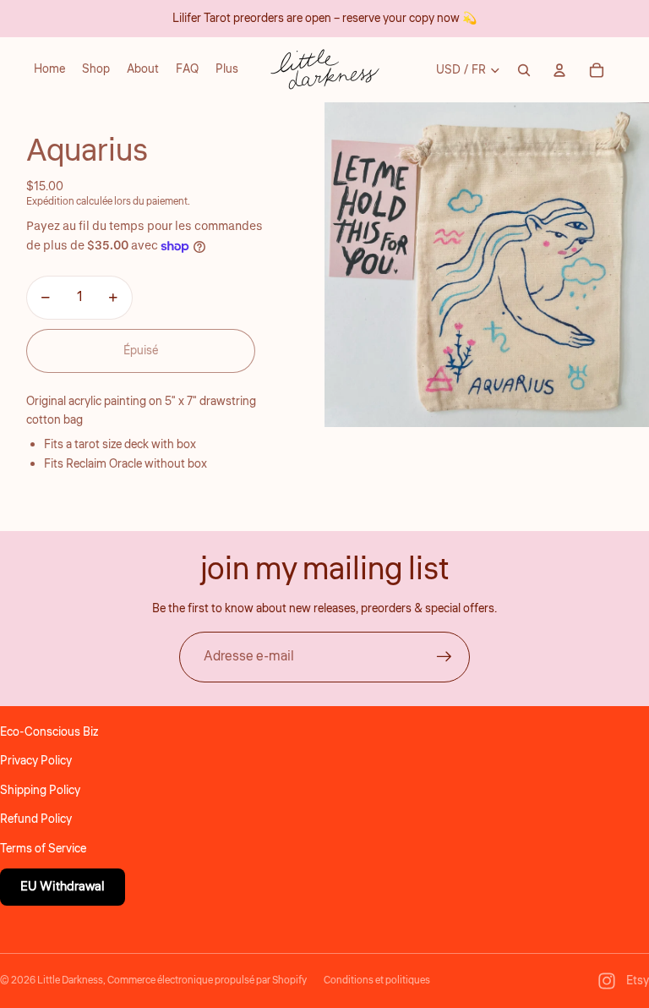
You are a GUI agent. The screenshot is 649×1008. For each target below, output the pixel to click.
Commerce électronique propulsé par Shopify (207, 980)
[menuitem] (227, 70)
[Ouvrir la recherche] (524, 70)
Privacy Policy (36, 761)
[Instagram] (607, 981)
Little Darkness (70, 980)
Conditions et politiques (377, 980)
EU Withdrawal (62, 887)
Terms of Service (43, 849)
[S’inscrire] (444, 657)
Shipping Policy (40, 790)
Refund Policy (36, 819)
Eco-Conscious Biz (49, 732)
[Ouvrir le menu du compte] (559, 70)
